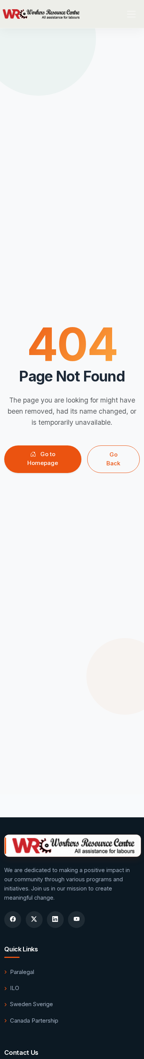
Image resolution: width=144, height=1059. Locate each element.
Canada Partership (34, 1020)
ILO (14, 988)
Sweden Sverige (31, 1004)
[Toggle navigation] (131, 14)
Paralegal (22, 972)
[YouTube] (76, 919)
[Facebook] (12, 919)
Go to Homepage (42, 458)
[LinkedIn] (55, 919)
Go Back (113, 459)
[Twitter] (34, 919)
